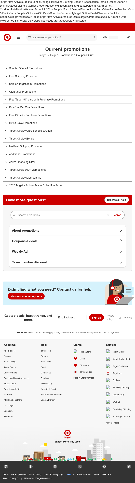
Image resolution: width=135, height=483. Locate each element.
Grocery (41, 5)
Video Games (110, 9)
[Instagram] (55, 467)
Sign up (96, 317)
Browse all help (116, 199)
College (45, 1)
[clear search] (107, 215)
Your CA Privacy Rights (54, 474)
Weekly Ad (108, 16)
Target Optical (82, 13)
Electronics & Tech (91, 9)
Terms (126, 317)
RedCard (52, 20)
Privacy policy (110, 317)
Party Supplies (18, 13)
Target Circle (64, 20)
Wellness (29, 9)
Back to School (32, 1)
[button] (1, 481)
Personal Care (94, 5)
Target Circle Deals (90, 16)
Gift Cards (44, 13)
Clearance (103, 13)
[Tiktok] (129, 467)
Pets (13, 9)
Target (42, 55)
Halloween (56, 1)
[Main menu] (18, 37)
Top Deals (73, 16)
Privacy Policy (35, 474)
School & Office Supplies (49, 9)
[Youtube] (104, 467)
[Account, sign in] (111, 37)
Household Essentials (59, 5)
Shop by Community (62, 13)
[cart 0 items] (128, 37)
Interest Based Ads (102, 474)
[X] (80, 467)
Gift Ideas (32, 13)
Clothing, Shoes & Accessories (81, 1)
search (94, 37)
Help (53, 55)
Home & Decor (107, 1)
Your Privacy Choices (82, 474)
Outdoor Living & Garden (22, 5)
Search (117, 215)
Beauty (82, 5)
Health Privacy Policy (12, 478)
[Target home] (7, 37)
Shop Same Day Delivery (22, 20)
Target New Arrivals (11, 1)
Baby (75, 5)
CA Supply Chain (19, 474)
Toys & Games (72, 9)
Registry (42, 20)
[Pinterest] (6, 467)
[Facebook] (31, 467)
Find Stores (79, 20)
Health (20, 9)
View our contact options (26, 296)
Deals (93, 13)
